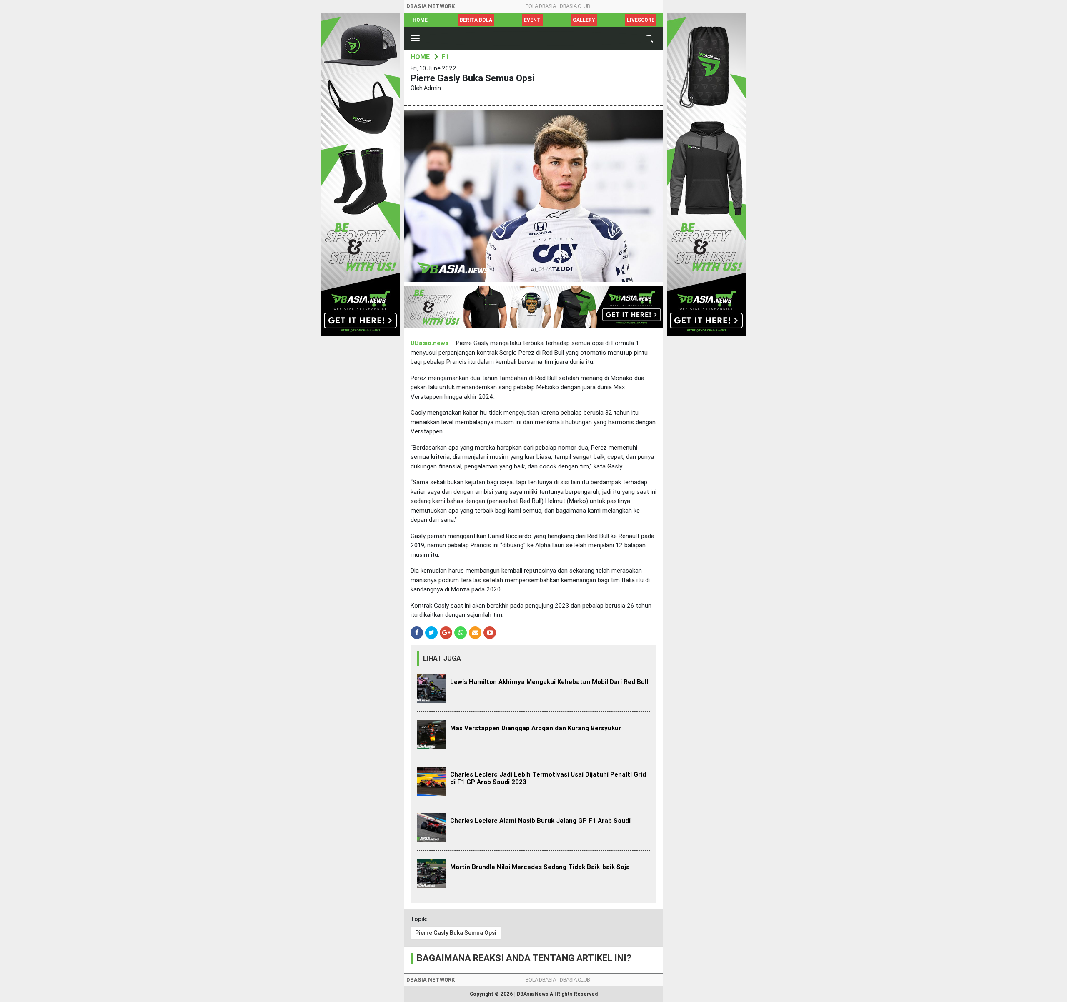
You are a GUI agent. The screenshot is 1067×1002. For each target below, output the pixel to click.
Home (420, 20)
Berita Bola (476, 20)
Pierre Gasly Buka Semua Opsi (455, 932)
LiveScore (640, 20)
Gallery (584, 20)
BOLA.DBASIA (541, 6)
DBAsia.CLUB (575, 6)
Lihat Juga (442, 658)
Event (532, 20)
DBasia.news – (433, 343)
